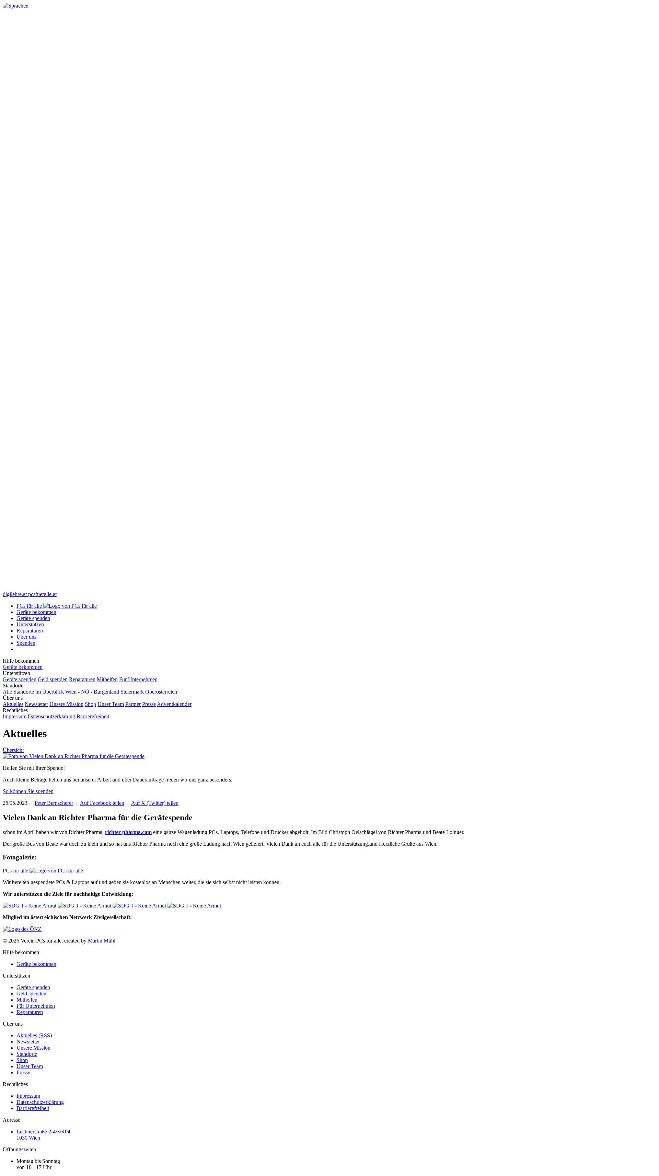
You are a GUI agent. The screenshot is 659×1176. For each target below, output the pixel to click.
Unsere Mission (66, 704)
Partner (133, 704)
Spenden (25, 643)
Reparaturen (29, 630)
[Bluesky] (329, 588)
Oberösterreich (161, 692)
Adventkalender (174, 704)
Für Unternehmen (138, 679)
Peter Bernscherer (54, 803)
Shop (90, 704)
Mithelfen (107, 679)
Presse (149, 704)
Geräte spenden (19, 679)
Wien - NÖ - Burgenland (92, 692)
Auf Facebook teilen (102, 803)
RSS (45, 1035)
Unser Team (110, 704)
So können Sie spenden (28, 791)
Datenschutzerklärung (51, 716)
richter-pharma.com (128, 832)
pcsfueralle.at (42, 594)
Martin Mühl (101, 941)
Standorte (26, 1054)
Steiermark (132, 692)
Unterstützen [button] (30, 624)
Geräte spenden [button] (33, 618)
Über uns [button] (26, 637)
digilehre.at (15, 594)
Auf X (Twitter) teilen (154, 803)
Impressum (14, 716)
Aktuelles (13, 704)
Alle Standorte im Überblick (33, 692)
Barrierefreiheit (93, 716)
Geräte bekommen (36, 612)
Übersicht (13, 750)
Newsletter (36, 704)
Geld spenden (53, 679)
